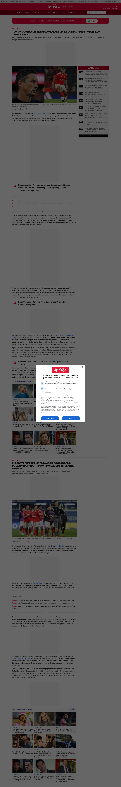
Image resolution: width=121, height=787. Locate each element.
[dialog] (60, 393)
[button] (60, 392)
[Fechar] (82, 367)
